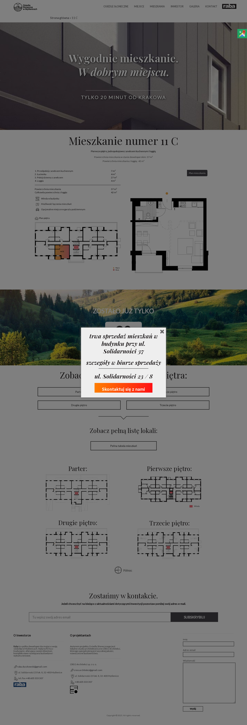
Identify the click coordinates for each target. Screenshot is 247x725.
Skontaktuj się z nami (123, 389)
